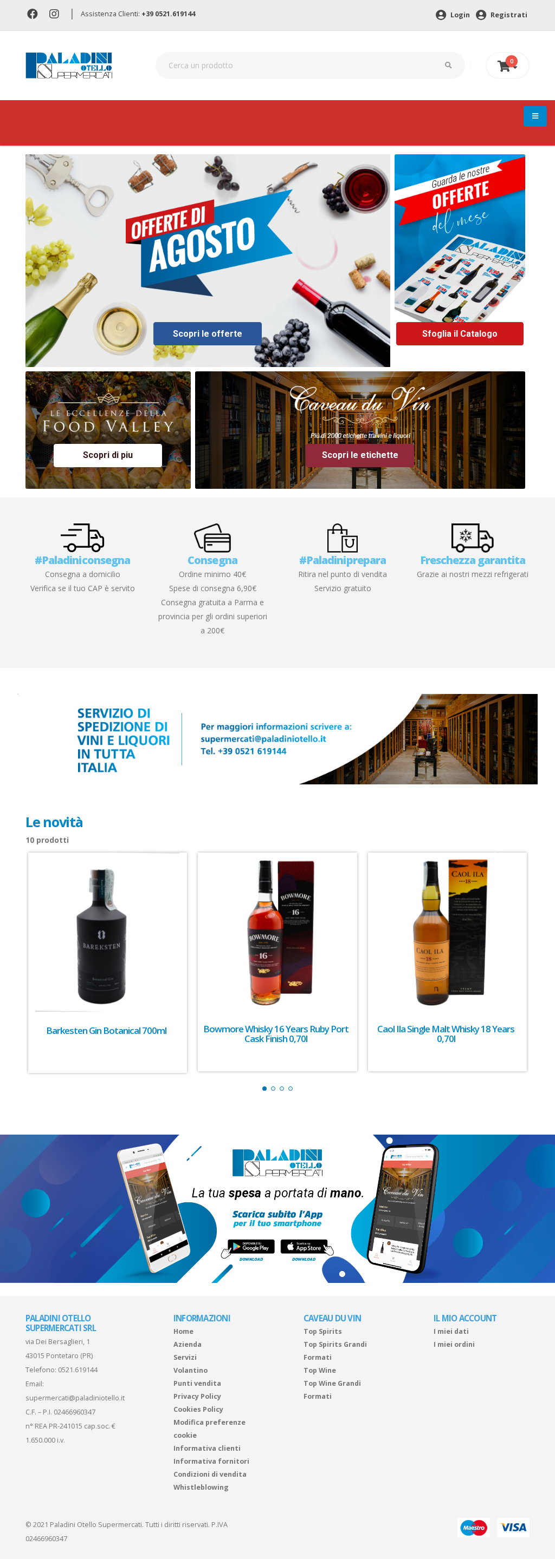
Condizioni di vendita (210, 1474)
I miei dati (451, 1331)
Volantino (190, 1370)
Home (183, 1331)
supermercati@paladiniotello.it (75, 1398)
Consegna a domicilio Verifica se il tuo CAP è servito (82, 573)
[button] (264, 1088)
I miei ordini (454, 1344)
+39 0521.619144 (168, 13)
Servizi (185, 1357)
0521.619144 (78, 1369)
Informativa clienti (207, 1448)
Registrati (508, 14)
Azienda (187, 1344)
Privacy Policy (197, 1396)
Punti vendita (197, 1383)
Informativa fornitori (211, 1461)
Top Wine (320, 1370)
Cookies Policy (198, 1409)
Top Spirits (323, 1331)
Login (459, 14)
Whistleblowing (201, 1487)
